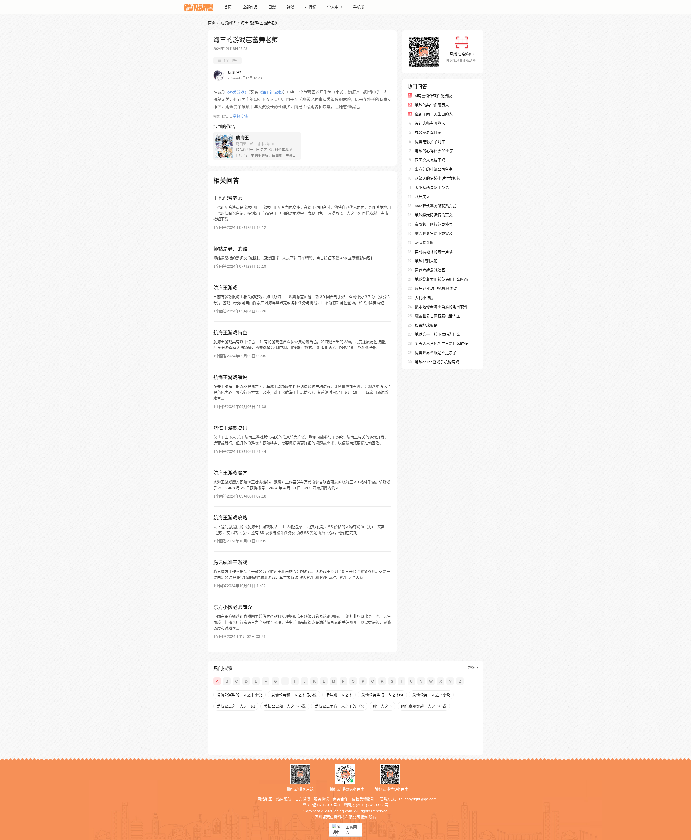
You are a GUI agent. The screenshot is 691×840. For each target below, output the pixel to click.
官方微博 (302, 799)
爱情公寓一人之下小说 (431, 695)
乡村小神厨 (424, 297)
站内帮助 (283, 799)
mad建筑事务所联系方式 (435, 206)
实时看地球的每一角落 (434, 252)
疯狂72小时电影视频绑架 (436, 288)
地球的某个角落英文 (432, 105)
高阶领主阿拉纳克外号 (434, 224)
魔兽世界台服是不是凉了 (435, 353)
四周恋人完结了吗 (430, 160)
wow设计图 (424, 242)
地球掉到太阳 (426, 261)
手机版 (358, 7)
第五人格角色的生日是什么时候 (441, 343)
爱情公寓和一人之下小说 (285, 706)
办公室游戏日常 (428, 132)
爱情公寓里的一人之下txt (382, 695)
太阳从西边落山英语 (432, 187)
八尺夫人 (422, 197)
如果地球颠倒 (426, 325)
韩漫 (290, 7)
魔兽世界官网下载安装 (434, 233)
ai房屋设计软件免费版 (433, 96)
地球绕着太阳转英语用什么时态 (441, 279)
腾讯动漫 (198, 7)
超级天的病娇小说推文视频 (437, 178)
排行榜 (310, 7)
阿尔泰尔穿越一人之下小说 (423, 706)
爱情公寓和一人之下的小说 (294, 695)
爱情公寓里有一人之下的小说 (339, 706)
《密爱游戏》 (236, 92)
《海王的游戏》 (270, 92)
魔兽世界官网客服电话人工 (437, 316)
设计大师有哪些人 (430, 123)
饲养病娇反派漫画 (430, 270)
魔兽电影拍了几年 (430, 142)
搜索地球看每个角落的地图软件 (441, 307)
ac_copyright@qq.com (417, 799)
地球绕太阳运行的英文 (434, 215)
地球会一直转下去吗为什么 (437, 334)
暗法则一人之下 (339, 695)
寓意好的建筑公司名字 (434, 169)
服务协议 (321, 799)
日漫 (272, 7)
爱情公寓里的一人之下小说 (239, 695)
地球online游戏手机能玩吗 (437, 362)
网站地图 (264, 799)
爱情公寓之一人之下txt (236, 706)
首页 (228, 7)
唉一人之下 (382, 706)
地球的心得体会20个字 (434, 151)
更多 (472, 667)
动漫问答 (228, 23)
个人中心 (334, 7)
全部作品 (250, 7)
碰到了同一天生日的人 (434, 114)
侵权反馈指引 (363, 799)
